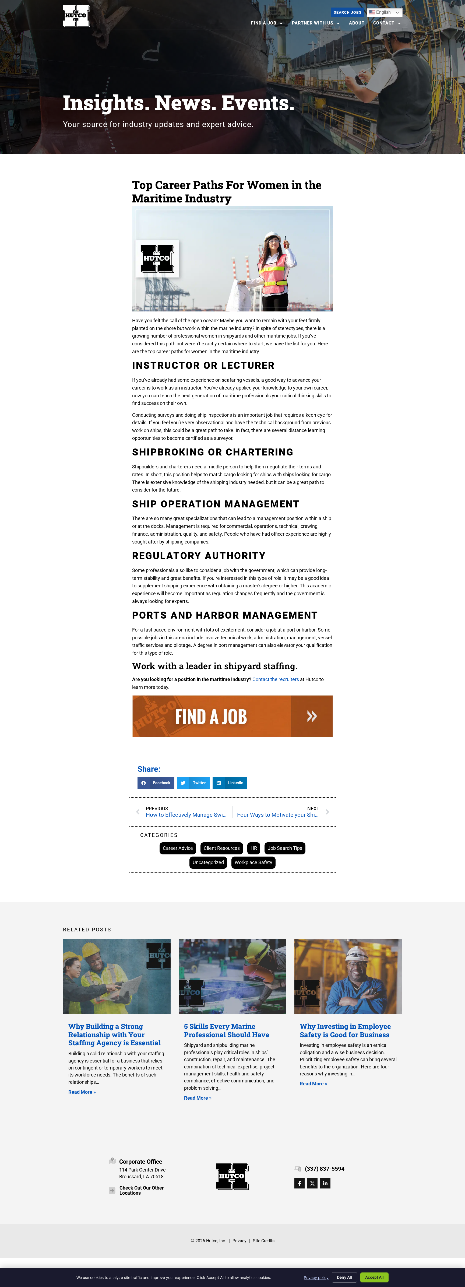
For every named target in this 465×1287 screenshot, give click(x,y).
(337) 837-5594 (324, 1169)
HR (254, 848)
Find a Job (269, 24)
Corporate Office (140, 1161)
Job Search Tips (285, 848)
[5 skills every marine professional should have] (232, 976)
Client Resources (222, 848)
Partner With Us (318, 24)
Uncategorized (208, 862)
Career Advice (178, 848)
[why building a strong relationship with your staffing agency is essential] (117, 976)
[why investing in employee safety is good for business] (348, 976)
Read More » (82, 1092)
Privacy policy (316, 1277)
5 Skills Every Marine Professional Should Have (226, 1030)
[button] (156, 783)
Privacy (239, 1240)
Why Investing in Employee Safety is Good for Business (345, 1030)
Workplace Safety (253, 862)
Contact (389, 24)
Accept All (374, 1277)
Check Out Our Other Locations (141, 1190)
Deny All (344, 1277)
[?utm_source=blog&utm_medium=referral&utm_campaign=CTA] (232, 717)
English (380, 11)
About (358, 24)
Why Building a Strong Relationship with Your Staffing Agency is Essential (114, 1034)
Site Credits (263, 1240)
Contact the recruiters (275, 679)
